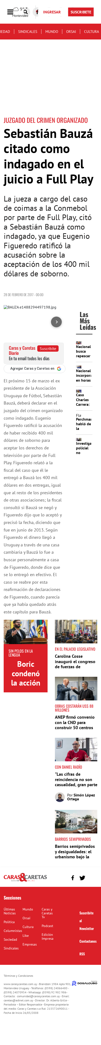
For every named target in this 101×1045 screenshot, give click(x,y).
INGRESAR (52, 12)
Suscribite (48, 348)
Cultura (91, 31)
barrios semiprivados (73, 839)
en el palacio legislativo (75, 649)
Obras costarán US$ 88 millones (74, 708)
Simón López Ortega (81, 797)
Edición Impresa (47, 936)
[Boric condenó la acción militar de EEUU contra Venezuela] (26, 632)
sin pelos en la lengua (21, 653)
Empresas (30, 944)
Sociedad (10, 939)
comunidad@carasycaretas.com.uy (38, 996)
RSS (82, 953)
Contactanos (88, 941)
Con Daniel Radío (68, 767)
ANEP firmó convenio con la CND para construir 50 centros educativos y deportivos (75, 727)
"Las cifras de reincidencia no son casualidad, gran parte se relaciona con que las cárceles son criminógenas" (76, 787)
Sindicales (27, 31)
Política (9, 922)
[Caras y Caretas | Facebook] (73, 878)
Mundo (51, 31)
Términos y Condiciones (18, 975)
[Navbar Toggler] (14, 12)
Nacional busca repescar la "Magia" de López (83, 358)
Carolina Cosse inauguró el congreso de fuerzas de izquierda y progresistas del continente (75, 669)
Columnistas (13, 931)
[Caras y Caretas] (25, 881)
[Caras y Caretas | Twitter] (82, 878)
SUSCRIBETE (81, 12)
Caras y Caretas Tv (47, 913)
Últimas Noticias (10, 911)
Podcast (47, 926)
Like (26, 935)
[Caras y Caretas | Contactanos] (92, 877)
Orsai (71, 31)
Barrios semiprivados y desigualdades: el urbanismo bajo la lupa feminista (75, 854)
